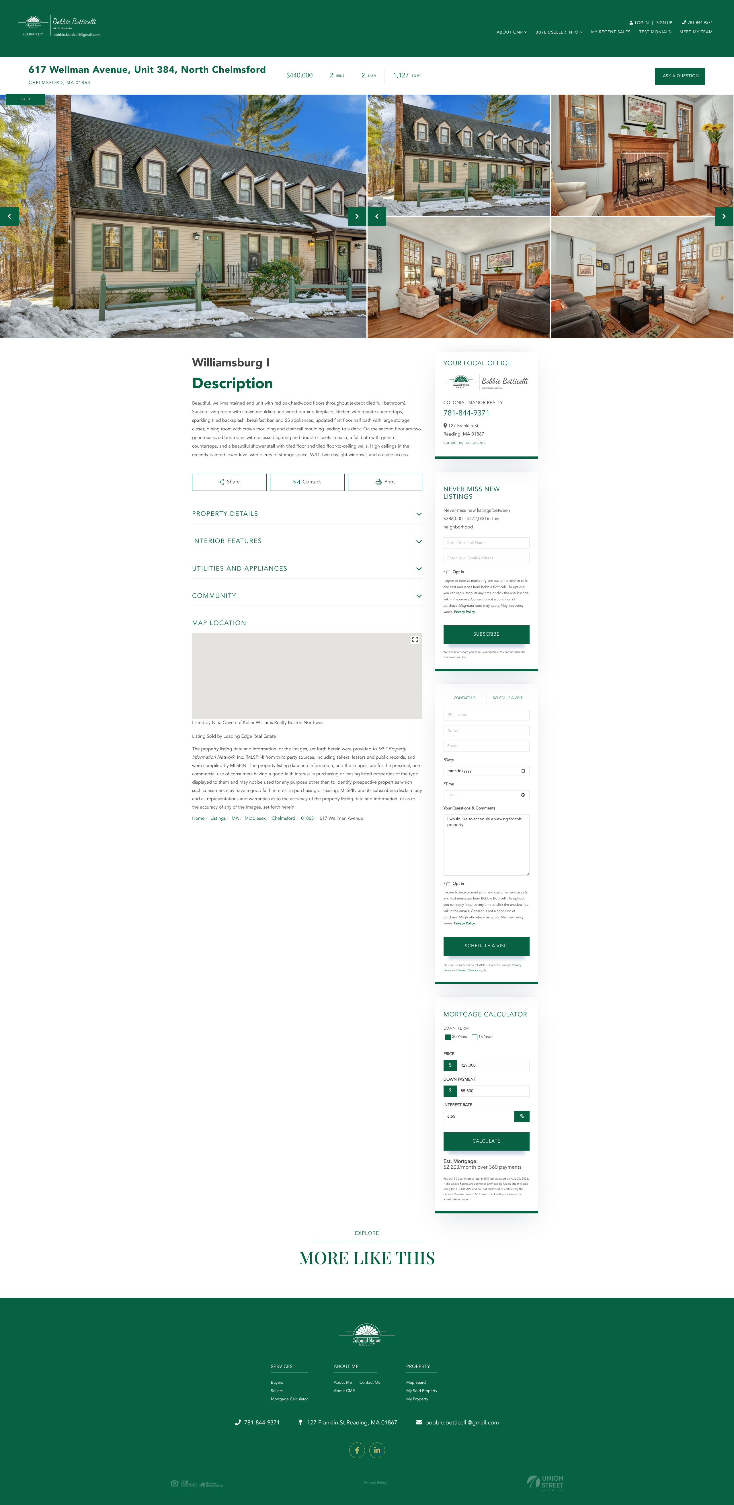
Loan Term (456, 1029)
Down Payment (460, 1080)
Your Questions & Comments (469, 809)
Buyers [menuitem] (277, 1383)
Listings (218, 818)
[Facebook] (357, 1450)
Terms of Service (467, 970)
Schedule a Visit (507, 698)
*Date (449, 760)
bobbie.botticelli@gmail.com (462, 1423)
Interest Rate (458, 1105)
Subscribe (486, 634)
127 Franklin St (351, 1423)
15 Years (486, 1037)
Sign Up (664, 23)
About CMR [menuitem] (510, 33)
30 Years (459, 1037)
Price (449, 1054)
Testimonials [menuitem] (655, 32)
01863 (307, 818)
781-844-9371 (700, 23)
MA (235, 818)
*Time (449, 784)
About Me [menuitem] (343, 1383)
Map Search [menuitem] (416, 1383)
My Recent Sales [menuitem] (610, 32)
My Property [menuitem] (417, 1399)
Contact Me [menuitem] (370, 1383)
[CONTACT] (680, 76)
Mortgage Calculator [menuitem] (289, 1399)
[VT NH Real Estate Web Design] (545, 1483)
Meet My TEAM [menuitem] (696, 32)
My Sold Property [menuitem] (421, 1391)
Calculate (486, 1141)
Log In (641, 23)
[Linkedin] (377, 1450)
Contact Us (453, 443)
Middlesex (255, 818)
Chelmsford (283, 818)
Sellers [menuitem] (277, 1391)
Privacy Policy (464, 612)
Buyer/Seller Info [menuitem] (557, 33)
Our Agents (476, 443)
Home (198, 818)
